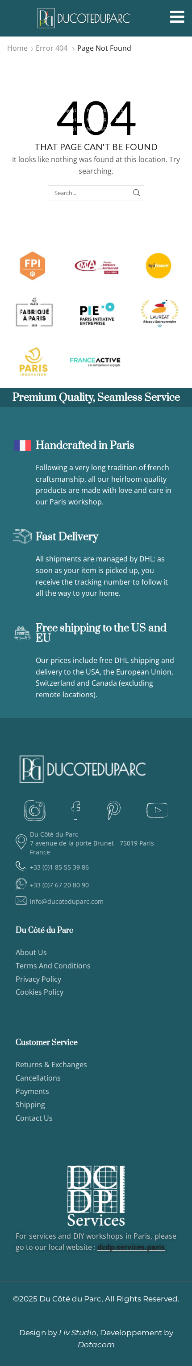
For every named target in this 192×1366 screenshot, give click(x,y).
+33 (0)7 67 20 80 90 (59, 885)
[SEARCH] (136, 192)
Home (17, 48)
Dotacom (96, 1344)
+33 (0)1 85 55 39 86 (59, 867)
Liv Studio (77, 1332)
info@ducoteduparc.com (67, 901)
